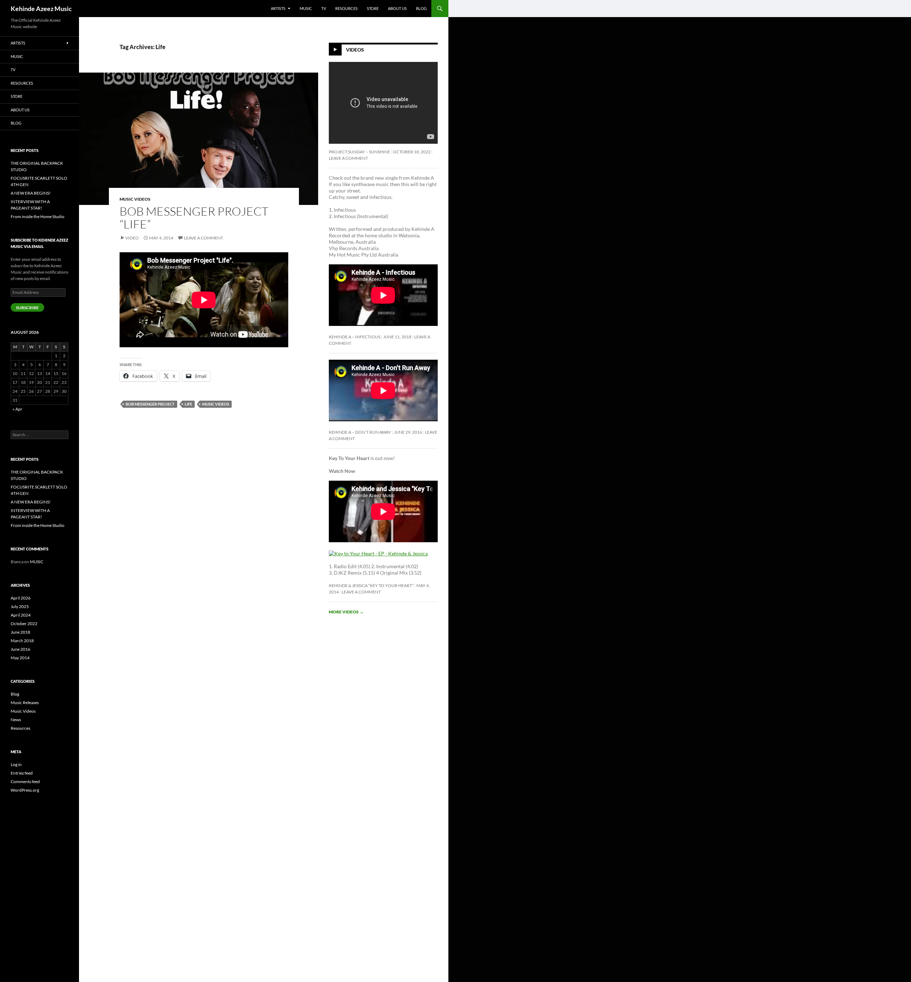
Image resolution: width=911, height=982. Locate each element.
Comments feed (25, 781)
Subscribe (27, 307)
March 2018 (22, 640)
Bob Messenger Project (150, 404)
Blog (421, 8)
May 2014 (20, 657)
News (16, 719)
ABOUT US (397, 8)
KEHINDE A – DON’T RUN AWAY (360, 432)
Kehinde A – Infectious (354, 336)
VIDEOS (355, 50)
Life (188, 404)
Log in (16, 764)
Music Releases (25, 702)
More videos (346, 611)
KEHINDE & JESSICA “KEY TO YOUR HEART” (371, 585)
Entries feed (22, 773)
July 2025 (20, 606)
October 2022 (24, 623)
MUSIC (306, 8)
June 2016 (20, 649)
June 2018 (20, 632)
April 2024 (21, 615)
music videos (215, 404)
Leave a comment (203, 238)
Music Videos (135, 199)
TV (323, 8)
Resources (20, 728)
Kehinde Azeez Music (41, 8)
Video (132, 238)
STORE (373, 8)
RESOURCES (346, 8)
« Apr (17, 409)
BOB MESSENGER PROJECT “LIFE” (194, 217)
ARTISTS (278, 8)
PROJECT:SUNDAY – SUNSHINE (359, 151)
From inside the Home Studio (37, 216)
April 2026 (21, 598)
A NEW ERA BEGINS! (31, 193)
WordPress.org (25, 790)
